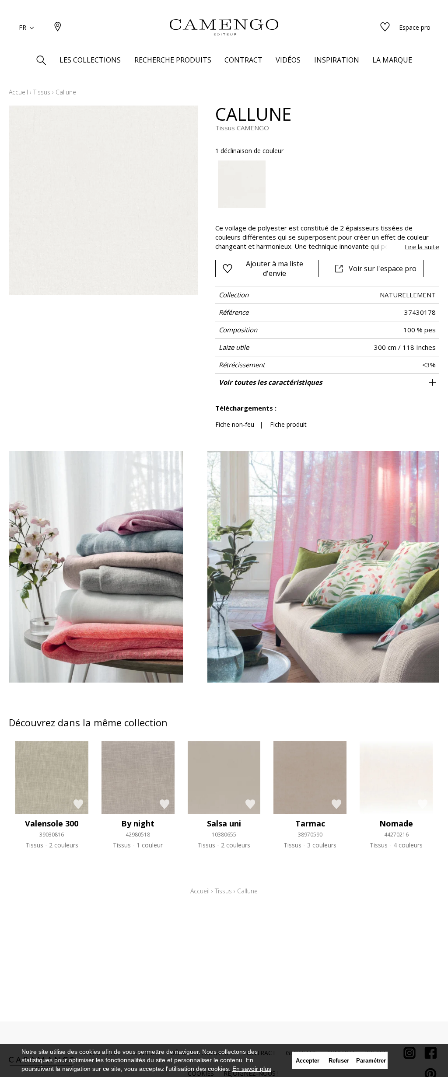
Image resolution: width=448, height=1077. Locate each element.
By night (137, 823)
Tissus (41, 92)
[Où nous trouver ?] (57, 27)
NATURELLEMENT (408, 294)
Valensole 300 (51, 823)
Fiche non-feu (234, 424)
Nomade (396, 823)
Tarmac (310, 823)
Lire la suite (422, 246)
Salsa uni (224, 823)
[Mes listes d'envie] (385, 27)
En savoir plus (251, 1068)
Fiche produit (288, 424)
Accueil (18, 92)
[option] (242, 184)
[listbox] (323, 184)
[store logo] (224, 27)
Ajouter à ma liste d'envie (274, 268)
